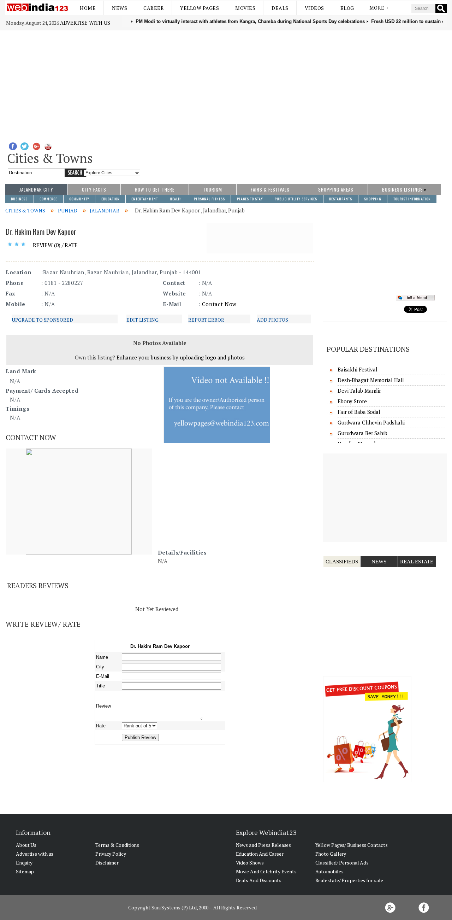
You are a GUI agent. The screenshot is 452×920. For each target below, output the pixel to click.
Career (153, 8)
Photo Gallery (330, 853)
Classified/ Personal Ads (342, 862)
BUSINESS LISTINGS (402, 189)
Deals (280, 8)
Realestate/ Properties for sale (349, 880)
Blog (347, 8)
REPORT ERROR (206, 319)
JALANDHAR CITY (36, 189)
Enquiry (24, 862)
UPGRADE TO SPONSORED (42, 319)
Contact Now (219, 303)
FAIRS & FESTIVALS (270, 189)
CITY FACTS (94, 189)
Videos (314, 8)
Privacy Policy (110, 853)
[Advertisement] (226, 83)
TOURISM (212, 189)
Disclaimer (107, 862)
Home (88, 8)
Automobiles (329, 871)
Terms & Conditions (117, 845)
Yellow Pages (199, 8)
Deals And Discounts (258, 880)
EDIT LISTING (142, 319)
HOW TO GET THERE (154, 189)
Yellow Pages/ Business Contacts (351, 845)
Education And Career (260, 853)
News (119, 8)
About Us (26, 845)
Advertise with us (85, 22)
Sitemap (25, 871)
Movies (245, 8)
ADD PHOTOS (272, 319)
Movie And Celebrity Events (266, 871)
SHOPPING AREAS (335, 189)
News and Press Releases (263, 845)
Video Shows (250, 862)
